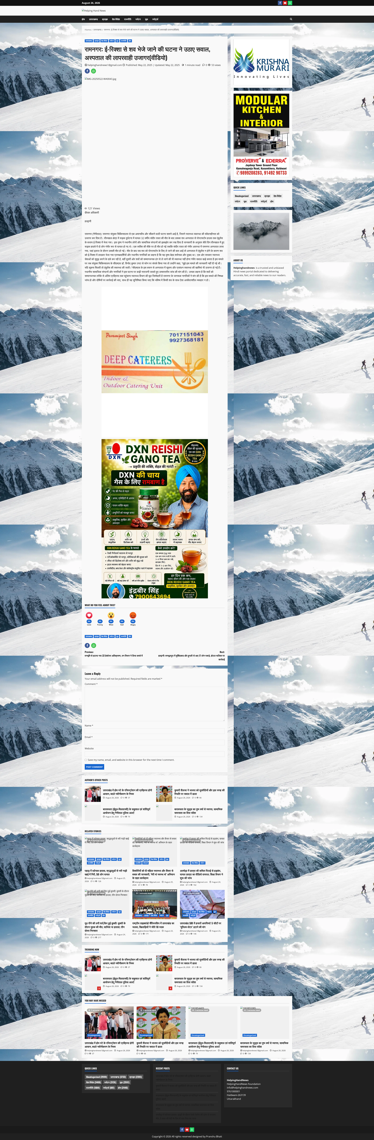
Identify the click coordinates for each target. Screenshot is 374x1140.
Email (89, 737)
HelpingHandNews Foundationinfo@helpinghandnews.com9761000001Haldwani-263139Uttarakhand (244, 1089)
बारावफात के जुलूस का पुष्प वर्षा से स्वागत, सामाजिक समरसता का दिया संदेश (164, 813)
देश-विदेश (116, 19)
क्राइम (105, 19)
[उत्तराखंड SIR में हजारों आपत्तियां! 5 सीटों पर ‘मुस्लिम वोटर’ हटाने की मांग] (202, 904)
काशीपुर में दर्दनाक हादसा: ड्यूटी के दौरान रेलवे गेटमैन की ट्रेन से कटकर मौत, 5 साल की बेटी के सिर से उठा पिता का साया (186, 1116)
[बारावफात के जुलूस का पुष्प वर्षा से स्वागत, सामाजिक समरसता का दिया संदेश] (264, 1022)
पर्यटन (138, 19)
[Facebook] (280, 3)
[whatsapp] (290, 3)
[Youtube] (285, 3)
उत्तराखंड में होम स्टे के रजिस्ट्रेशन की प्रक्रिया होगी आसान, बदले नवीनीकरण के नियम (93, 794)
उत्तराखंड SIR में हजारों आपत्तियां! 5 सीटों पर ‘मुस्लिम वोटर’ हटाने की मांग (200, 925)
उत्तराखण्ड (93, 19)
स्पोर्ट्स (155, 19)
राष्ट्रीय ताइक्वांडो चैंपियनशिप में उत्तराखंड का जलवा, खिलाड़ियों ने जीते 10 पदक (153, 925)
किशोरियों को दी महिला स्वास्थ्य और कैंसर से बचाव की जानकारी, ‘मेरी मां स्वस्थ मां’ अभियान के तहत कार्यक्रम (153, 874)
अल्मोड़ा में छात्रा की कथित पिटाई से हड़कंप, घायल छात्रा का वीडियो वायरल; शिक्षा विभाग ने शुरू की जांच (201, 874)
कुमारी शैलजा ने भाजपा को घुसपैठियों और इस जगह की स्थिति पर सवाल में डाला (164, 794)
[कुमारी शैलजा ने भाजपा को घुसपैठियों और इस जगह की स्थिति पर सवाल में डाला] (161, 1022)
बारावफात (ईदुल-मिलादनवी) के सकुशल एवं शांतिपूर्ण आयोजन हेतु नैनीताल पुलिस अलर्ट (93, 813)
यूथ (146, 19)
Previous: (114, 653)
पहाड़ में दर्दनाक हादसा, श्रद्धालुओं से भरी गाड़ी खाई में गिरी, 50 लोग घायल (106, 872)
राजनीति (127, 19)
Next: (191, 655)
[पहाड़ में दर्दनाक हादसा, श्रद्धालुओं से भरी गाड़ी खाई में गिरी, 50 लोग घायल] (107, 852)
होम (83, 19)
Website (89, 748)
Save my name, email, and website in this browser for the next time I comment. (131, 759)
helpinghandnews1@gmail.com (105, 65)
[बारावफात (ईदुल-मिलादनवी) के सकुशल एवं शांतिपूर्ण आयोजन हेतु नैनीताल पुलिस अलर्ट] (212, 1022)
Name (89, 725)
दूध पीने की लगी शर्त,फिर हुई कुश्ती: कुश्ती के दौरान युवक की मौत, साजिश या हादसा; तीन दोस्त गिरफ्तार (105, 926)
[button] (291, 19)
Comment (91, 684)
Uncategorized (242, 196)
